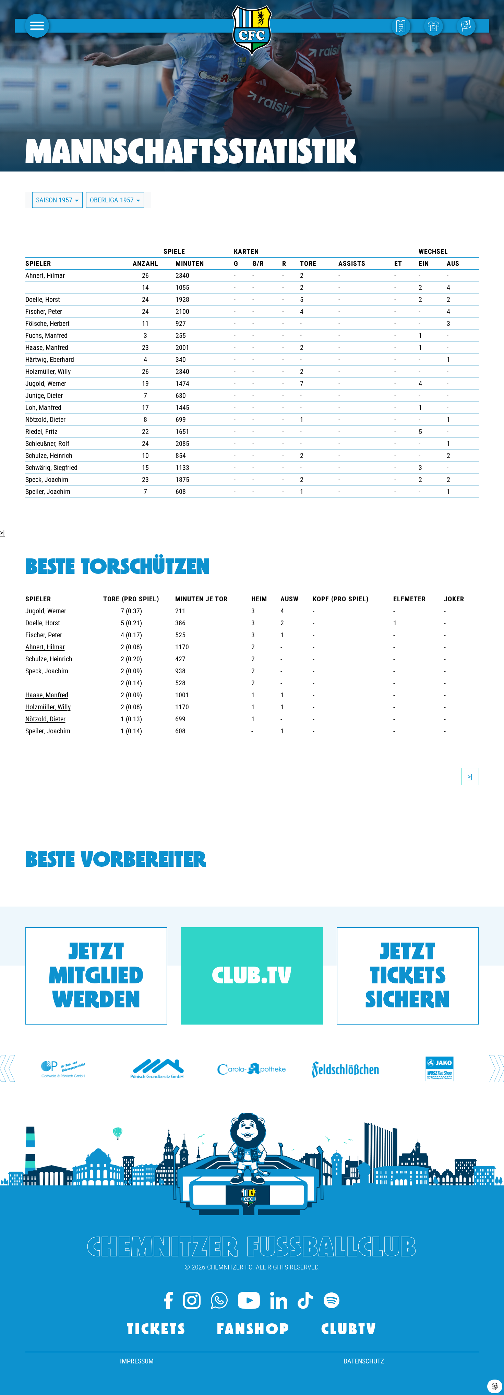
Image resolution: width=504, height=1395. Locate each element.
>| (2, 533)
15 (145, 467)
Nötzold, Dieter (45, 419)
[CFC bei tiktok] (305, 1300)
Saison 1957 (55, 200)
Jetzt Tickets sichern (407, 977)
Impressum (137, 1361)
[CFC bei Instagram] (191, 1300)
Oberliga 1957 (112, 200)
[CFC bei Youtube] (249, 1300)
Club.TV (252, 977)
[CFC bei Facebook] (168, 1300)
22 (145, 431)
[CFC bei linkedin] (278, 1300)
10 (145, 455)
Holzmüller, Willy (48, 371)
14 (145, 287)
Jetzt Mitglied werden (96, 977)
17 (145, 407)
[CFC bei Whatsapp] (219, 1300)
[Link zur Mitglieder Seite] (468, 26)
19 (145, 383)
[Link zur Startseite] (252, 53)
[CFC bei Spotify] (331, 1300)
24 (145, 299)
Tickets (156, 1330)
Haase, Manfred (46, 347)
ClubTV (349, 1330)
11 (145, 323)
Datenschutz (364, 1361)
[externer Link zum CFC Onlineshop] (435, 26)
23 (145, 347)
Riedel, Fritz (41, 431)
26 (145, 275)
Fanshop (253, 1330)
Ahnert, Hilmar (45, 275)
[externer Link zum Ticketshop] (403, 26)
